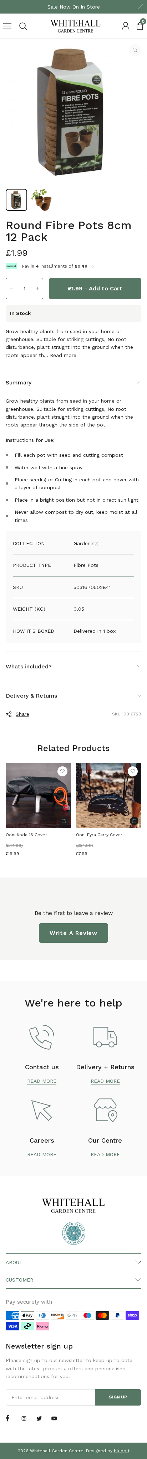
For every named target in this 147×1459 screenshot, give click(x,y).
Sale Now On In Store (73, 7)
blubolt (122, 1450)
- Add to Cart (95, 288)
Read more (63, 355)
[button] (11, 288)
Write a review (73, 933)
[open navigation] (7, 26)
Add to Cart (64, 821)
